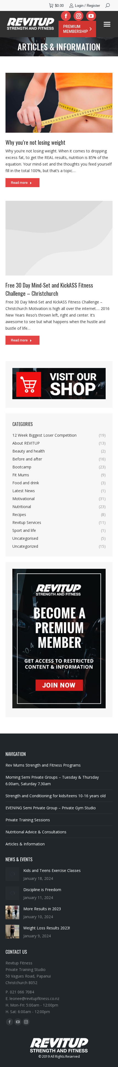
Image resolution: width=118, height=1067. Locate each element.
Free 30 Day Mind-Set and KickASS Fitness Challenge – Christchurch (49, 289)
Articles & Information (25, 843)
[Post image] (12, 874)
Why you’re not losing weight (35, 142)
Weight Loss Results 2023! (46, 927)
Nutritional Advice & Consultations (35, 831)
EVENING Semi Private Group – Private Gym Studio (50, 807)
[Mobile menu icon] (107, 24)
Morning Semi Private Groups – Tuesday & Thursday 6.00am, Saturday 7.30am (52, 780)
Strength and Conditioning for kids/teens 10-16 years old (55, 795)
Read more (19, 183)
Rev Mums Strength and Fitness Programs (43, 765)
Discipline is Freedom (42, 889)
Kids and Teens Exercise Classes (52, 870)
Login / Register (87, 6)
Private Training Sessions (27, 819)
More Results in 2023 (42, 908)
